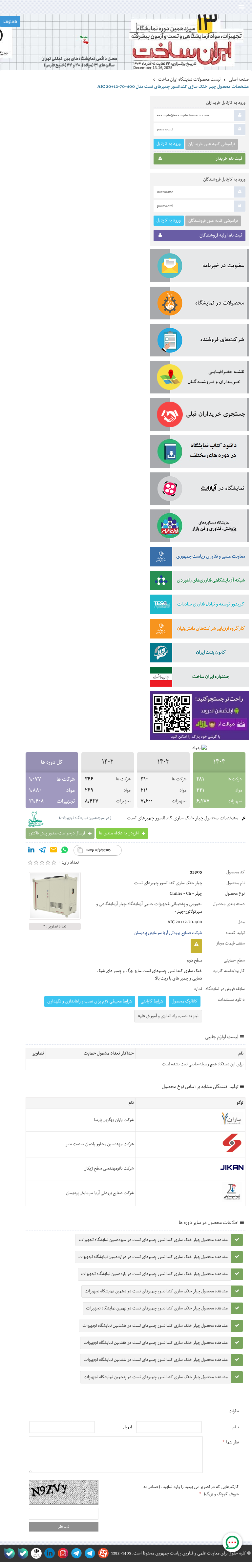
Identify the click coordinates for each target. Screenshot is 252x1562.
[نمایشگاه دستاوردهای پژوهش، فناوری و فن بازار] (199, 527)
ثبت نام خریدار (229, 158)
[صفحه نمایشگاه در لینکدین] (48, 1553)
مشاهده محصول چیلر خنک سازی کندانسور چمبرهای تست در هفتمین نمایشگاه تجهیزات (156, 1342)
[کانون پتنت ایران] (199, 654)
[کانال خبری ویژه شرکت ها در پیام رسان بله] (8, 1553)
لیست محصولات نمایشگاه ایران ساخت (189, 79)
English (10, 21)
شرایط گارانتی (152, 1001)
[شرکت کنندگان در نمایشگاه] (199, 341)
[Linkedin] (31, 851)
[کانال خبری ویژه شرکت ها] (88, 1553)
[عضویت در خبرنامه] (199, 267)
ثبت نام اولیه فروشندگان (221, 235)
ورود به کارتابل (169, 143)
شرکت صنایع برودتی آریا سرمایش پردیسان (168, 933)
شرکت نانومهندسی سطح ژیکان (109, 1168)
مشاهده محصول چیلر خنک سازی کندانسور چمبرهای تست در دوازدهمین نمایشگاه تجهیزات (153, 1257)
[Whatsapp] (64, 851)
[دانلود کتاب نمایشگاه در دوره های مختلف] (199, 452)
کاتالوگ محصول (185, 1001)
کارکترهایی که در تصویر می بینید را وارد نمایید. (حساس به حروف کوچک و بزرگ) (191, 1490)
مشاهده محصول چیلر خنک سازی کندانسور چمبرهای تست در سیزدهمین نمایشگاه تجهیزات (153, 1240)
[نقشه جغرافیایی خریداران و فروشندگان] (199, 378)
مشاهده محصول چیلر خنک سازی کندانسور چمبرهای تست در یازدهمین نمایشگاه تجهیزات (154, 1274)
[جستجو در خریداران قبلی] (199, 415)
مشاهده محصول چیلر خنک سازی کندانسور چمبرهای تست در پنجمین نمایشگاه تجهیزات (156, 1377)
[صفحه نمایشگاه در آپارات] (102, 1553)
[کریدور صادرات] (199, 606)
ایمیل (127, 1427)
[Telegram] (42, 851)
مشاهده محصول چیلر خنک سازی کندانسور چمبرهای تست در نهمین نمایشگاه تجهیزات (157, 1308)
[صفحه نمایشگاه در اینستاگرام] (62, 1553)
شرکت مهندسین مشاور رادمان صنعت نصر (99, 1144)
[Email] (53, 851)
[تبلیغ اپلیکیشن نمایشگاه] (199, 717)
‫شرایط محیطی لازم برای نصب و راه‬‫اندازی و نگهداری (89, 1001)
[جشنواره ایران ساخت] (199, 678)
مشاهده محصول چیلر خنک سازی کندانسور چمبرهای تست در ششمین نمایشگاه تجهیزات (156, 1359)
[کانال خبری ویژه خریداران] (75, 1553)
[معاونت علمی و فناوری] (199, 558)
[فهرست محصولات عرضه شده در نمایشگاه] (199, 304)
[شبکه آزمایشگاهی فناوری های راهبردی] (199, 582)
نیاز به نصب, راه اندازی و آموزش (168, 1016)
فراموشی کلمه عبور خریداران (211, 144)
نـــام (235, 1427)
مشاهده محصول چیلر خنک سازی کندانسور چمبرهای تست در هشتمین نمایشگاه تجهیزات (155, 1325)
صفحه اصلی (239, 79)
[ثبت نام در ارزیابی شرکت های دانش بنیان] (199, 630)
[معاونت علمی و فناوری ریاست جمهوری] (35, 1553)
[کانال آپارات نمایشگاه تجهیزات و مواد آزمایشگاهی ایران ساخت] (199, 490)
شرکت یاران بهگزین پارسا (114, 1120)
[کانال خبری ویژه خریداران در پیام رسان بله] (21, 1553)
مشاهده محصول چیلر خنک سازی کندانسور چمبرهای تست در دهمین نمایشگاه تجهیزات (156, 1291)
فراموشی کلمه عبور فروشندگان (213, 220)
